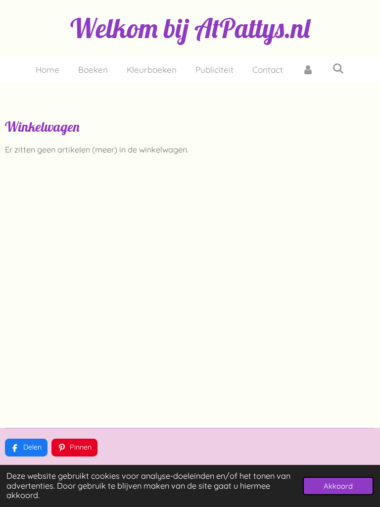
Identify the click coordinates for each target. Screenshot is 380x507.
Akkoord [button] (338, 486)
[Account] (308, 70)
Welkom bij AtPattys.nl (190, 28)
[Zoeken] (338, 68)
